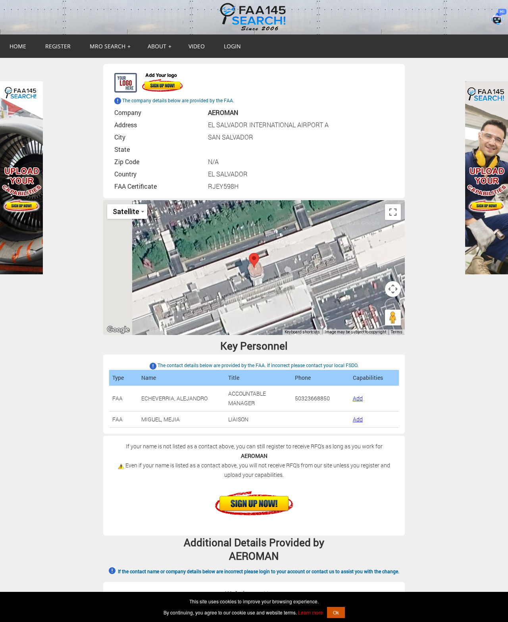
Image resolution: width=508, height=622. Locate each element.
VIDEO (197, 46)
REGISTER (58, 46)
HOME (18, 46)
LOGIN (232, 46)
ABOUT (159, 46)
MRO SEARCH (110, 46)
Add (358, 398)
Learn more (310, 612)
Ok (336, 612)
